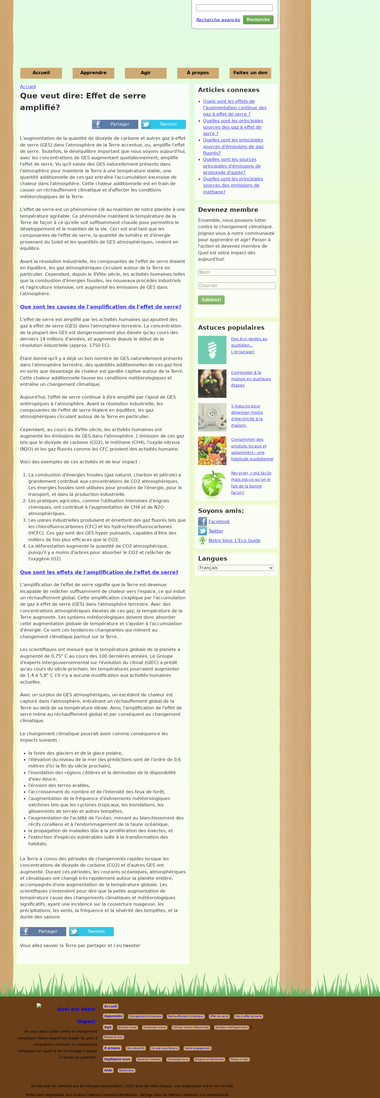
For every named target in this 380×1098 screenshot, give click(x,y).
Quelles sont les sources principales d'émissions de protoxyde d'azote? (232, 166)
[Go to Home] (68, 1015)
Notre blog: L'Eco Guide (235, 540)
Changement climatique (145, 1016)
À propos (198, 72)
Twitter (216, 531)
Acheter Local (128, 1027)
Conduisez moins (155, 1027)
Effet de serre (219, 1016)
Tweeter (163, 124)
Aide (108, 1070)
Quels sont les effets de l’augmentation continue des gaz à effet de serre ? (235, 108)
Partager (115, 124)
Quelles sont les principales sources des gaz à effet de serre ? (233, 127)
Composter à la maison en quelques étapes (251, 379)
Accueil (41, 72)
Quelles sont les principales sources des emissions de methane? (233, 186)
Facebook (219, 521)
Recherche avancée (218, 19)
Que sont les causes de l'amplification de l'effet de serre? (100, 307)
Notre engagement (197, 1048)
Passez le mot (113, 1037)
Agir (146, 72)
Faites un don (250, 72)
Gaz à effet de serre (248, 1016)
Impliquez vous (117, 1059)
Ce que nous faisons (164, 1048)
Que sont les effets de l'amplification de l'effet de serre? (99, 572)
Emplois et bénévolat (209, 1059)
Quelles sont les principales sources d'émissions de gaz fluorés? (233, 147)
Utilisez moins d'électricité (191, 1027)
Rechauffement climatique (185, 1016)
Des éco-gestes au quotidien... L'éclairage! (249, 345)
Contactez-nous (178, 1059)
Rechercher (126, 1070)
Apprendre (93, 72)
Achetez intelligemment (232, 1027)
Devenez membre (149, 1059)
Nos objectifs (135, 1048)
